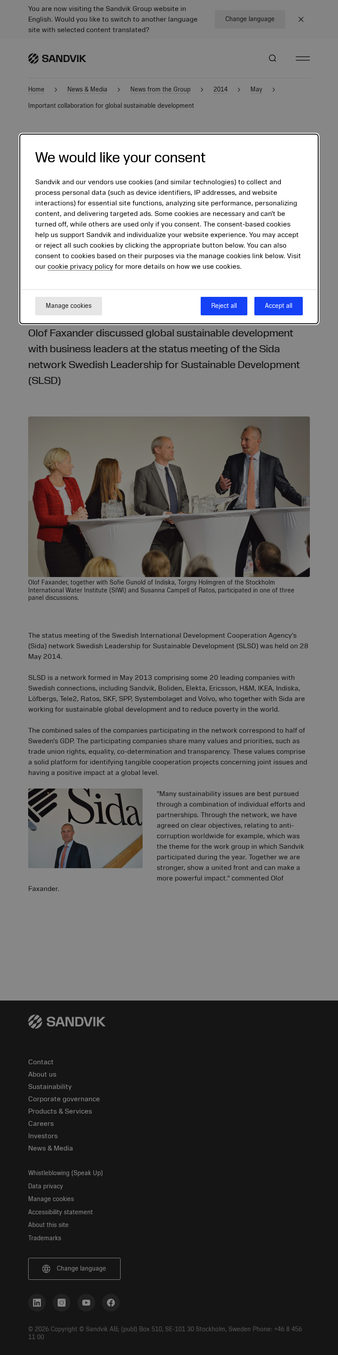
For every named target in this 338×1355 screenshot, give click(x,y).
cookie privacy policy (80, 266)
